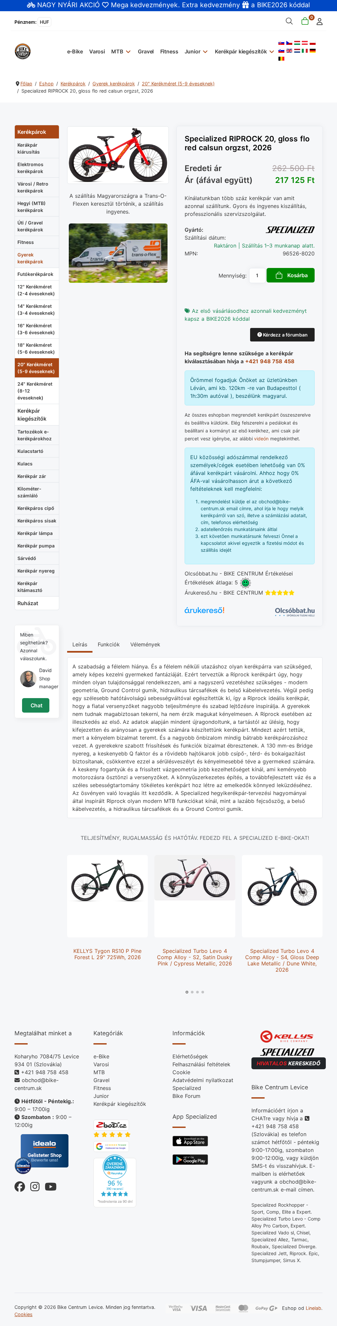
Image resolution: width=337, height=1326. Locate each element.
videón (261, 438)
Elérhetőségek (190, 1056)
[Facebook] (19, 1185)
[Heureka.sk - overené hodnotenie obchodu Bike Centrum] (114, 1180)
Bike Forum (186, 1096)
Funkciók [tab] (109, 644)
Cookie (181, 1072)
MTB (117, 51)
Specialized (186, 1088)
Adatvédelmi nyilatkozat (202, 1080)
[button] (187, 992)
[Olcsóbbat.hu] (295, 611)
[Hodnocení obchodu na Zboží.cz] (111, 1124)
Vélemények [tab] (145, 644)
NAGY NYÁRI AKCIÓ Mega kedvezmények (107, 5)
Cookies (23, 1314)
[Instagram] (32, 1185)
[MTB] (127, 51)
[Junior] (204, 51)
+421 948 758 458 (270, 361)
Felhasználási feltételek (201, 1064)
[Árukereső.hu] (204, 612)
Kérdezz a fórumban (284, 335)
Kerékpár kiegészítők (241, 51)
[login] (318, 21)
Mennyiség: (232, 275)
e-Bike (75, 51)
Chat (35, 705)
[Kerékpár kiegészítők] (271, 51)
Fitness (169, 51)
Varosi (97, 51)
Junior (192, 51)
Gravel (146, 51)
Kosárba (297, 275)
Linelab (313, 1308)
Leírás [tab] (79, 644)
